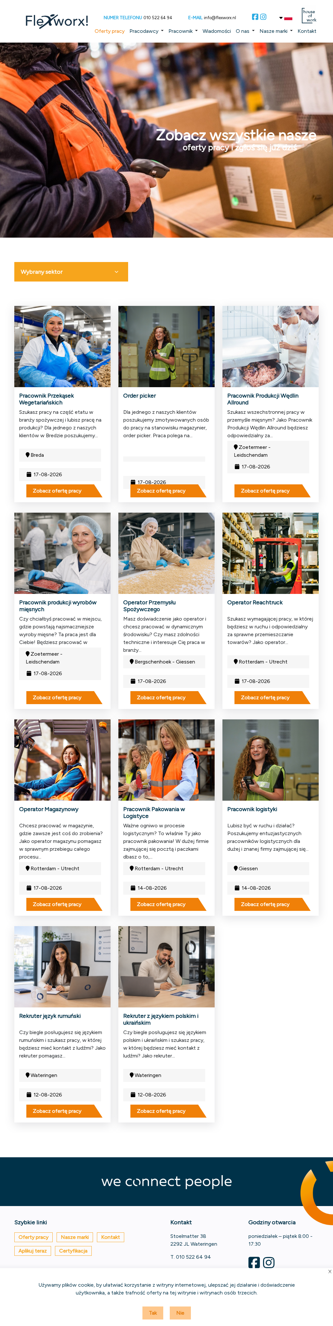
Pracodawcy (143, 31)
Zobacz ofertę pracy (57, 491)
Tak (153, 1313)
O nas (242, 31)
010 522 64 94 (157, 17)
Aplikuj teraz (33, 1251)
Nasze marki (273, 31)
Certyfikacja (73, 1251)
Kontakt (307, 31)
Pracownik (180, 31)
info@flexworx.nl (220, 17)
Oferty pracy (110, 31)
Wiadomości (217, 31)
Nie (180, 1313)
